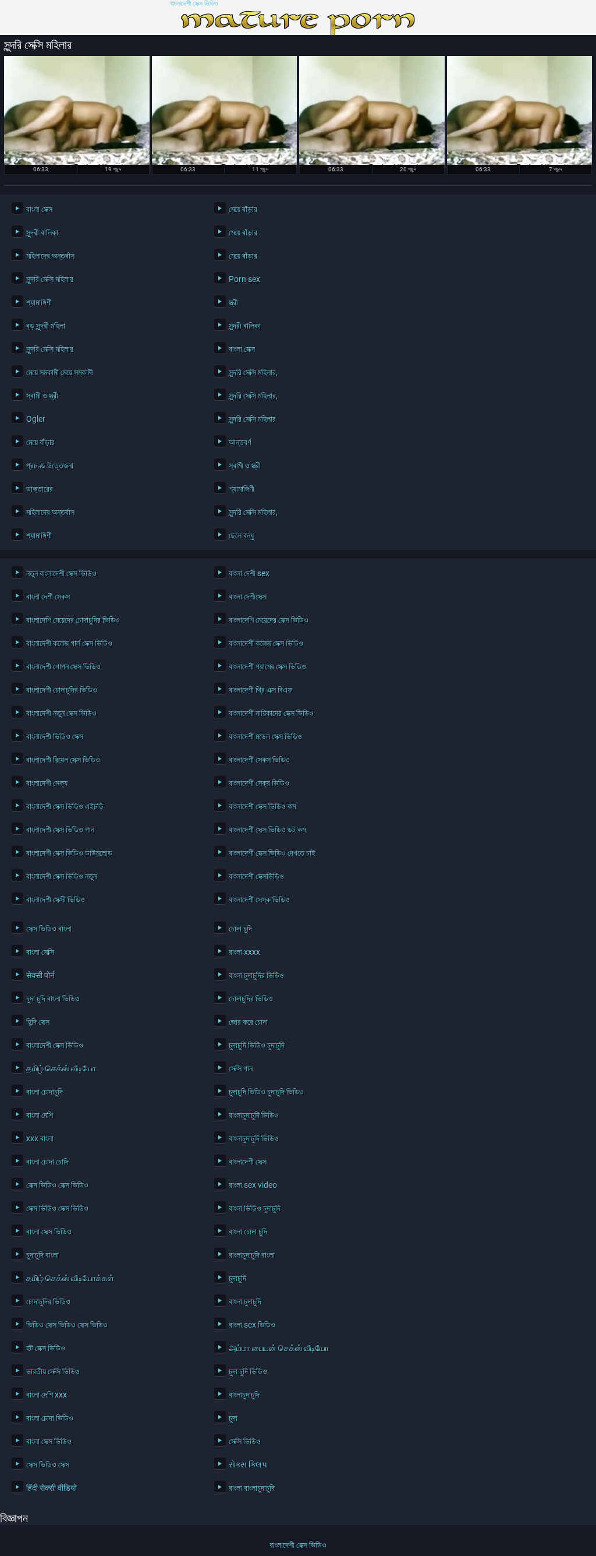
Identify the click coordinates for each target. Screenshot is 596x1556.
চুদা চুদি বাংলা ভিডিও (53, 998)
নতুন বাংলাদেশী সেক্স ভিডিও (61, 573)
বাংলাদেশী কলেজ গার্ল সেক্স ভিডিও (69, 643)
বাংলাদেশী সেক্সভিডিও (256, 876)
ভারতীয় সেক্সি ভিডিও (53, 1371)
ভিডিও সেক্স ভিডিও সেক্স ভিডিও (67, 1324)
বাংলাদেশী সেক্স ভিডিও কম (262, 806)
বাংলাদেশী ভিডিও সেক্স (54, 736)
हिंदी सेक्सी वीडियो (51, 1488)
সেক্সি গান (241, 1068)
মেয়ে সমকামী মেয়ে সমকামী (59, 372)
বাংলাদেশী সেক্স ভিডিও (194, 4)
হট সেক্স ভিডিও (45, 1348)
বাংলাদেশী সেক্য (47, 783)
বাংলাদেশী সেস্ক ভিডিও (259, 899)
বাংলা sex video (253, 1185)
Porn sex (244, 279)
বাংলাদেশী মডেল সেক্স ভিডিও (265, 736)
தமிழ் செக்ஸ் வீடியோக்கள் (70, 1278)
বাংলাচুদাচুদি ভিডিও (254, 1115)
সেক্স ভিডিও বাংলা (49, 928)
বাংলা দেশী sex (249, 573)
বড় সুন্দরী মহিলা (45, 325)
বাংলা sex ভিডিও (252, 1324)
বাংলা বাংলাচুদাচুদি (252, 1488)
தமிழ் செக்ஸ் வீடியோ (61, 1068)
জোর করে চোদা (248, 1021)
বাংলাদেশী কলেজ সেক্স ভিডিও (266, 643)
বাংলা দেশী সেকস (48, 596)
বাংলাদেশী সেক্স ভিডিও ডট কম (267, 829)
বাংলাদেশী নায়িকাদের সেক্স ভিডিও (271, 713)
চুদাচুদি (237, 1278)
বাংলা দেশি (39, 1115)
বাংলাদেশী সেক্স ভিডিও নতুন (61, 876)
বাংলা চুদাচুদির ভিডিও (256, 975)
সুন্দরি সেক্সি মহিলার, (253, 372)
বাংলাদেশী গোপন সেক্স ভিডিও (63, 666)
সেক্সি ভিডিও (245, 1441)
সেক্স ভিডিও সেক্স (47, 1464)
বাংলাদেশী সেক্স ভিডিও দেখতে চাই (272, 853)
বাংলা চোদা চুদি (248, 1231)
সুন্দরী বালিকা (42, 232)
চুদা (233, 1418)
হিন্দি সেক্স (37, 1021)
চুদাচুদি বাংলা (42, 1254)
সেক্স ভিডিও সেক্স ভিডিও (57, 1185)
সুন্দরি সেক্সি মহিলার (49, 279)
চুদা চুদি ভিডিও (248, 1371)
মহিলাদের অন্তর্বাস (50, 255)
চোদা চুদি (240, 928)
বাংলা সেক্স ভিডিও (49, 1231)
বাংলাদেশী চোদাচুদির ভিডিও (61, 689)
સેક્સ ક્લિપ (248, 1464)
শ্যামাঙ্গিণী (39, 302)
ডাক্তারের (39, 488)
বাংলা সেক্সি (40, 952)
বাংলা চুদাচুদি (245, 1301)
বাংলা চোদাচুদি (44, 1091)
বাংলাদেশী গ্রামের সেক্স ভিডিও (267, 666)
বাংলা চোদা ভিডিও (49, 1418)
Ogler (35, 419)
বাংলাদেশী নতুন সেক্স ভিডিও (61, 713)
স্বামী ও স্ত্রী (42, 395)
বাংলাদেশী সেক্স (248, 1161)
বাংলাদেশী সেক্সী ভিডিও (55, 899)
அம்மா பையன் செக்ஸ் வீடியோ (279, 1348)
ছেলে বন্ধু (241, 535)
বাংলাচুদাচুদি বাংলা (252, 1254)
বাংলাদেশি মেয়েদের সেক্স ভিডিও (268, 619)
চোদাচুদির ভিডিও (251, 998)
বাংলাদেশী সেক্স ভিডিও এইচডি (65, 806)
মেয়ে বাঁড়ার (243, 209)
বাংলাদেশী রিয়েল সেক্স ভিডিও (63, 759)
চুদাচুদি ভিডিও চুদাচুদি (257, 1045)
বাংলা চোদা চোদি (47, 1161)
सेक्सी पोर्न (40, 975)
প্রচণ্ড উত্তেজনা (49, 465)
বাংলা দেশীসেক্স (248, 596)
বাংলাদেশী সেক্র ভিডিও (259, 783)
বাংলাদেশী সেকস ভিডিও (259, 759)
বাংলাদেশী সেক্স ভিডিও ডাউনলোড (69, 853)
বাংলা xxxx (244, 952)
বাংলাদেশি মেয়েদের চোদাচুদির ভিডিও (73, 619)
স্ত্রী (233, 302)
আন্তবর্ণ (240, 442)
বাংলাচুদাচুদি (244, 1394)
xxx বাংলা (40, 1138)
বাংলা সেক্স (39, 209)
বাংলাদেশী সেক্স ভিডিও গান (60, 829)
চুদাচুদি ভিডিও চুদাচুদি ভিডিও (266, 1091)
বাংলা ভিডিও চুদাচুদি (255, 1208)
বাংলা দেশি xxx (46, 1394)
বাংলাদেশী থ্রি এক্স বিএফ (260, 689)
